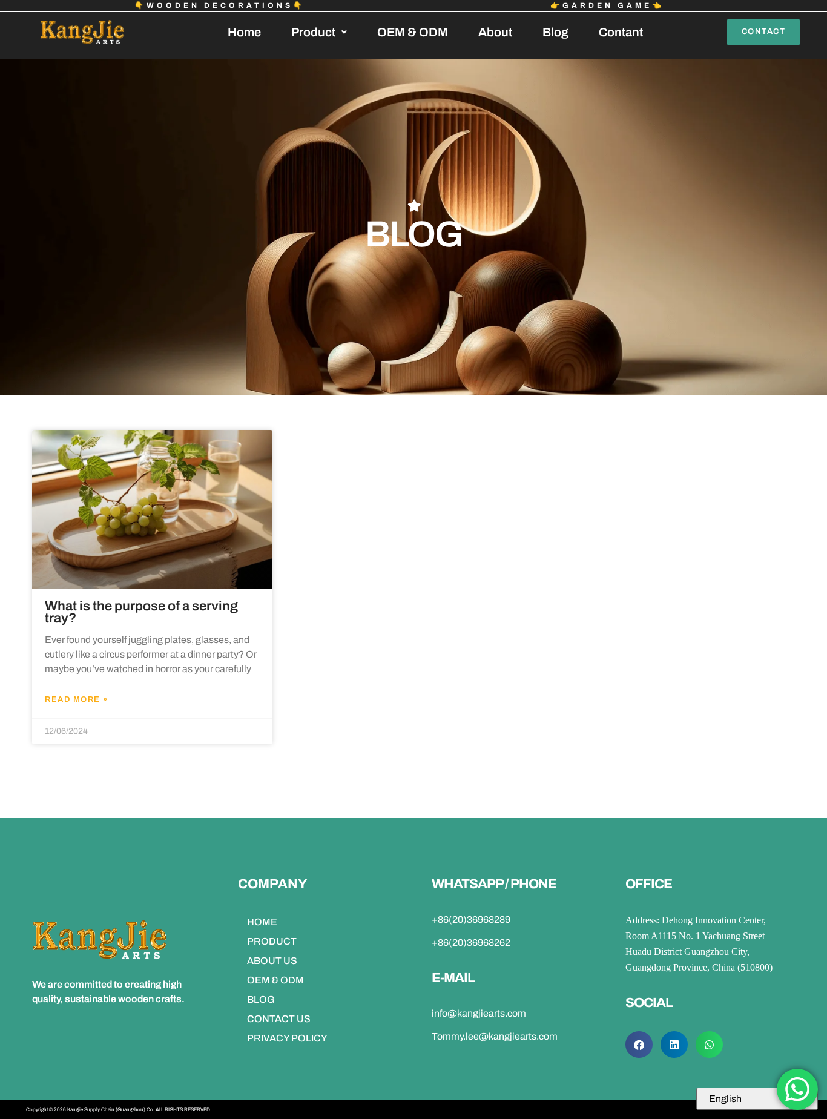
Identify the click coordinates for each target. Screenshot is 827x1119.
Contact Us (279, 1019)
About (495, 32)
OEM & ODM (412, 32)
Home (244, 32)
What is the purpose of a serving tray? (141, 612)
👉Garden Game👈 (607, 5)
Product (313, 32)
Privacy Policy (287, 1038)
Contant (621, 32)
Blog (555, 32)
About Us (272, 961)
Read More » (76, 699)
